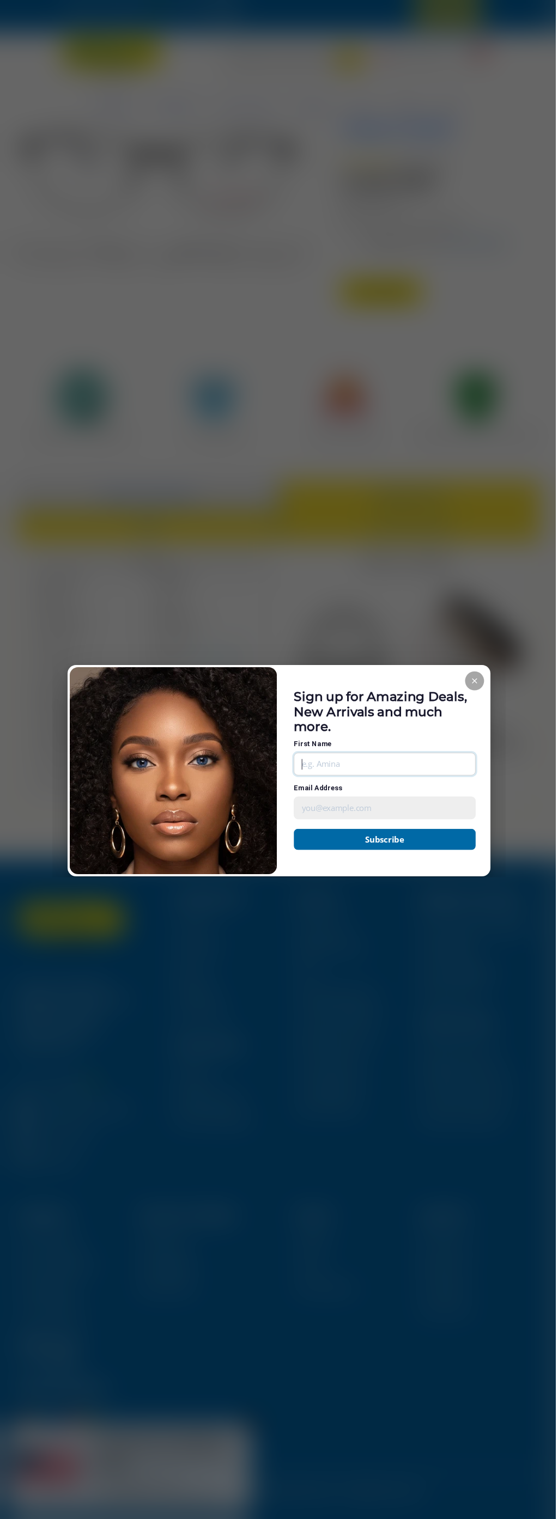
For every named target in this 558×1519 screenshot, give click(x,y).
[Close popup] (474, 680)
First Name (312, 744)
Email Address (318, 788)
